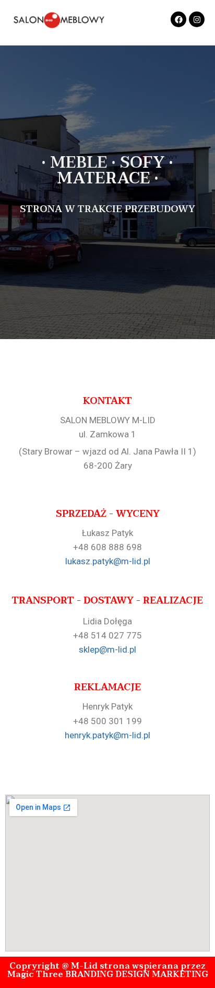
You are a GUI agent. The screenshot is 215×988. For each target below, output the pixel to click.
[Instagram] (197, 19)
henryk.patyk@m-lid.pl (107, 735)
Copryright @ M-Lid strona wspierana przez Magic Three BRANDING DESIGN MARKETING (107, 970)
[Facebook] (178, 19)
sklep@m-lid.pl (107, 649)
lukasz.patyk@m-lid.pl (107, 561)
